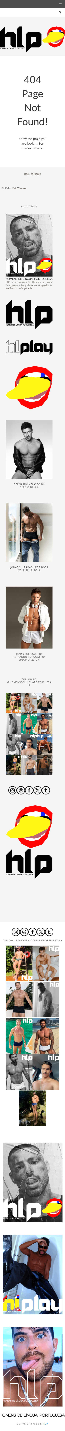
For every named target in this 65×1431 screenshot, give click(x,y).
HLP (45, 1424)
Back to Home (32, 173)
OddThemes (19, 188)
